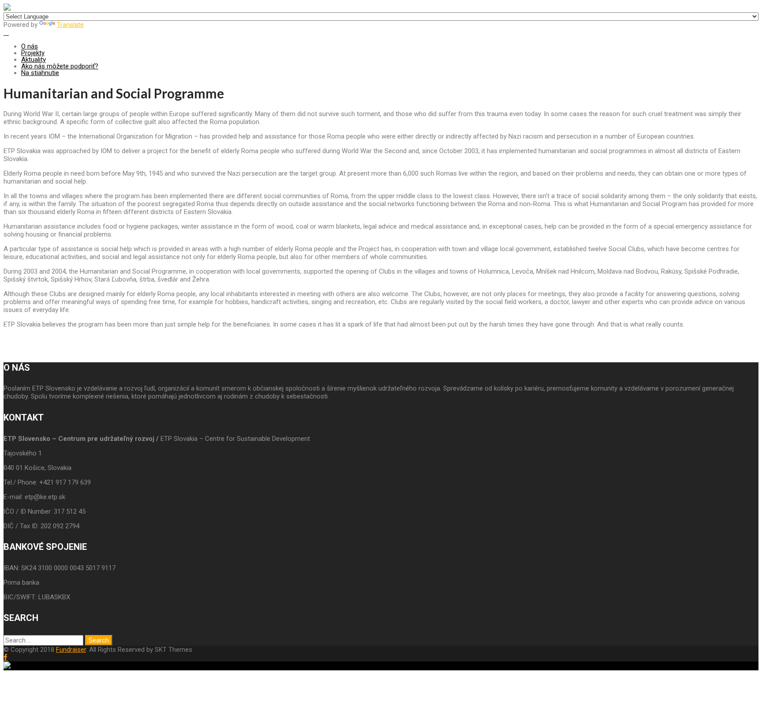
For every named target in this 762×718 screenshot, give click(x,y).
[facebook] (5, 657)
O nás (29, 46)
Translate (70, 25)
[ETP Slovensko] (7, 8)
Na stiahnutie (40, 73)
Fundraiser (71, 650)
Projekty (33, 53)
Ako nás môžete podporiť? (59, 66)
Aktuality (33, 60)
